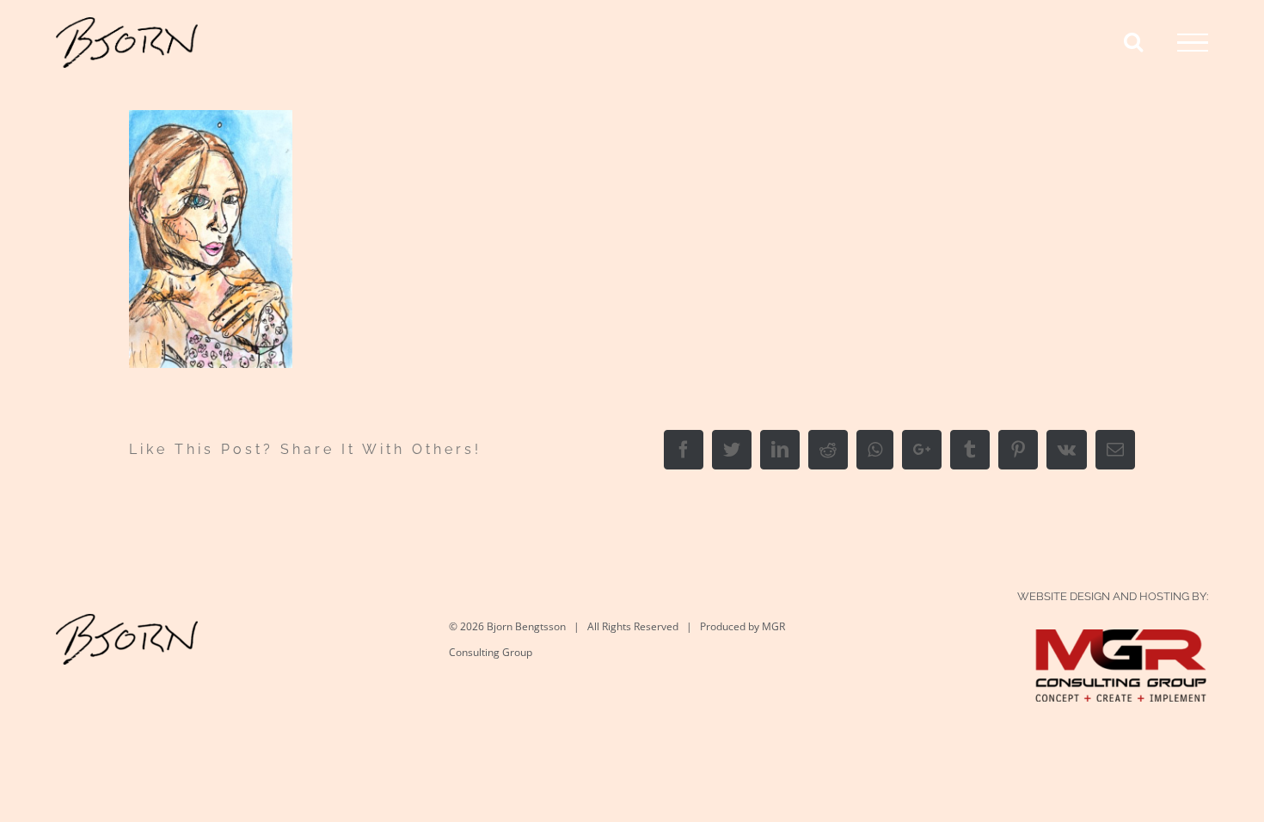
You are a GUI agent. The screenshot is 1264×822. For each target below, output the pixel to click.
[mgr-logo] (1121, 646)
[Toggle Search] (1133, 41)
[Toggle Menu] (1192, 43)
